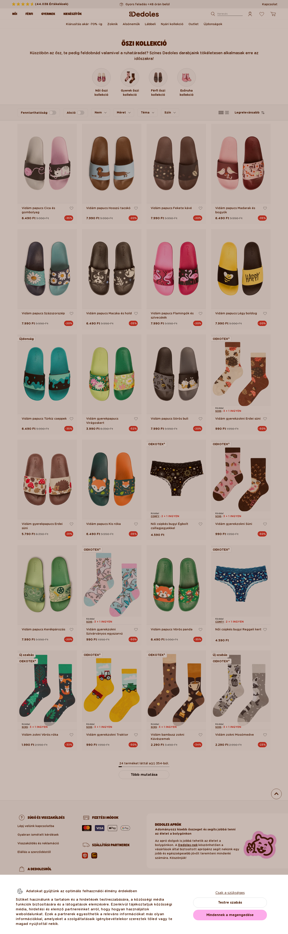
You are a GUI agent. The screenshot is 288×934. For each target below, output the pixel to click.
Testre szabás (230, 902)
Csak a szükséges (230, 893)
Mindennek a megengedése (230, 915)
